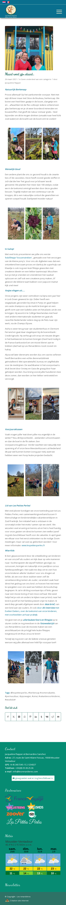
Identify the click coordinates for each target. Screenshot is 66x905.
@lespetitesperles (19, 692)
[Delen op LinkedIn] (36, 717)
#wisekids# (10, 699)
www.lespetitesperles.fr (33, 545)
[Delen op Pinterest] (30, 717)
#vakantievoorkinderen (49, 696)
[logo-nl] (27, 11)
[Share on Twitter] (19, 717)
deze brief (49, 604)
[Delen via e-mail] (58, 717)
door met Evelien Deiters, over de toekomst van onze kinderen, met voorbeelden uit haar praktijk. (32, 611)
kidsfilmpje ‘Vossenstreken (18, 257)
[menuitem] (56, 11)
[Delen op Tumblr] (41, 717)
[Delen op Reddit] (52, 717)
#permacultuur (12, 696)
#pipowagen (25, 696)
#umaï (35, 696)
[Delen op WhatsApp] (24, 717)
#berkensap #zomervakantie (41, 692)
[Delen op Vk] (47, 717)
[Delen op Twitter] (13, 717)
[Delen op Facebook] (8, 717)
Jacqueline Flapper (13, 83)
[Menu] (56, 11)
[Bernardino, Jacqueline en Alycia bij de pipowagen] (29, 48)
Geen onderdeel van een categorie (36, 79)
